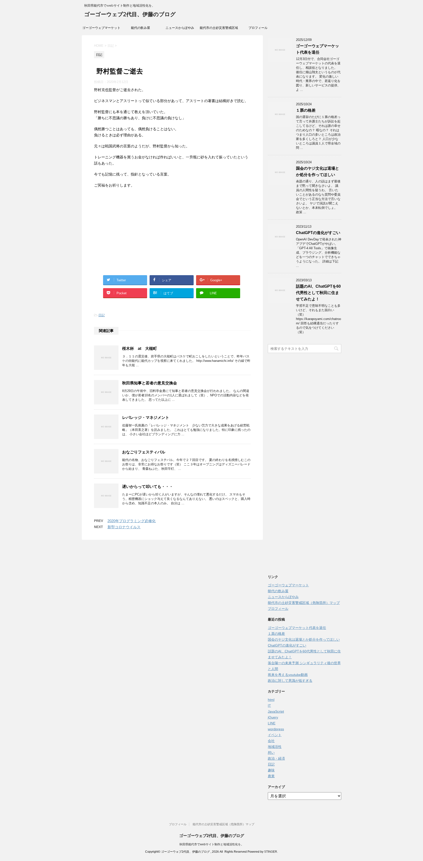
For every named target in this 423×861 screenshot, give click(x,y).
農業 (271, 776)
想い (271, 753)
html (271, 700)
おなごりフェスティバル (143, 452)
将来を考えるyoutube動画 (288, 675)
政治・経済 (276, 758)
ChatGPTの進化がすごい (318, 233)
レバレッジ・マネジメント (145, 417)
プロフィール (258, 28)
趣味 (271, 770)
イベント (275, 735)
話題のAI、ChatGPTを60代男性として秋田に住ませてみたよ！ (318, 292)
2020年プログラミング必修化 (131, 521)
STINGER (270, 851)
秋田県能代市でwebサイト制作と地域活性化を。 (211, 844)
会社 (271, 741)
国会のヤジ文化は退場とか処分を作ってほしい (304, 639)
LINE (271, 723)
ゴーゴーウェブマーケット (101, 28)
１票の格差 (306, 110)
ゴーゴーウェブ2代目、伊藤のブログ (130, 14)
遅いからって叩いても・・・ (147, 486)
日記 (101, 315)
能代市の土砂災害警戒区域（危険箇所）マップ (219, 29)
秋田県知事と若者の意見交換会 (149, 383)
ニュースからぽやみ (179, 28)
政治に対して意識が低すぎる (290, 681)
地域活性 (275, 747)
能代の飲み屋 (140, 28)
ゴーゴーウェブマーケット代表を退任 (297, 628)
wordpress (276, 729)
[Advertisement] (172, 239)
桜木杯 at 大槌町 (139, 348)
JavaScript (276, 711)
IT (269, 706)
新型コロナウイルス (124, 527)
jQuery (273, 717)
